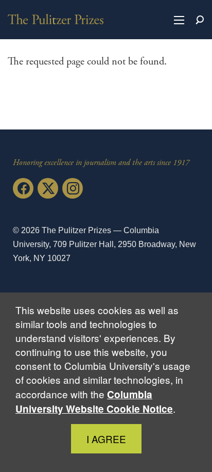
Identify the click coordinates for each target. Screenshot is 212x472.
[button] (179, 19)
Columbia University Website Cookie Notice (94, 401)
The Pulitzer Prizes (55, 19)
